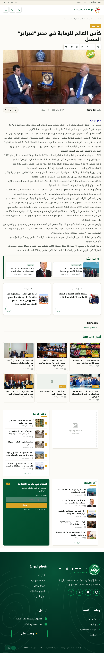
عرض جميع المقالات (89, 327)
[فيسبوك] (4, 2)
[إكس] (8, 2)
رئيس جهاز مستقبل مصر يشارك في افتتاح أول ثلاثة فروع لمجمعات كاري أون (85, 394)
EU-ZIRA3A (39, 586)
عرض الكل (40, 596)
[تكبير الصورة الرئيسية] (52, 77)
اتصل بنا (93, 635)
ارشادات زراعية (38, 580)
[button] (8, 648)
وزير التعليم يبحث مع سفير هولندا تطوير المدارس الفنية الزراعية (19, 393)
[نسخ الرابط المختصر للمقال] (98, 47)
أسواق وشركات (37, 591)
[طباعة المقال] (66, 47)
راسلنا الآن (29, 633)
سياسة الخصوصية (88, 630)
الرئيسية (98, 19)
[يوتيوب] (12, 2)
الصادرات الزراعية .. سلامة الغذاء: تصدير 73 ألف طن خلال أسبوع (86, 362)
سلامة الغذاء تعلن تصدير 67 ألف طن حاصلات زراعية (53, 393)
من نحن (93, 624)
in (82, 47)
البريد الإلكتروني (41, 495)
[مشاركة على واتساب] (77, 47)
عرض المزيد (26, 473)
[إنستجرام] (16, 2)
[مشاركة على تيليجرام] (71, 47)
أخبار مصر (89, 19)
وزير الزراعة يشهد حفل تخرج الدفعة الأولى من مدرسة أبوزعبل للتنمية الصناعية (52, 363)
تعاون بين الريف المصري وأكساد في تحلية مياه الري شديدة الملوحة (20, 363)
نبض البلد (40, 575)
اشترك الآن (26, 505)
